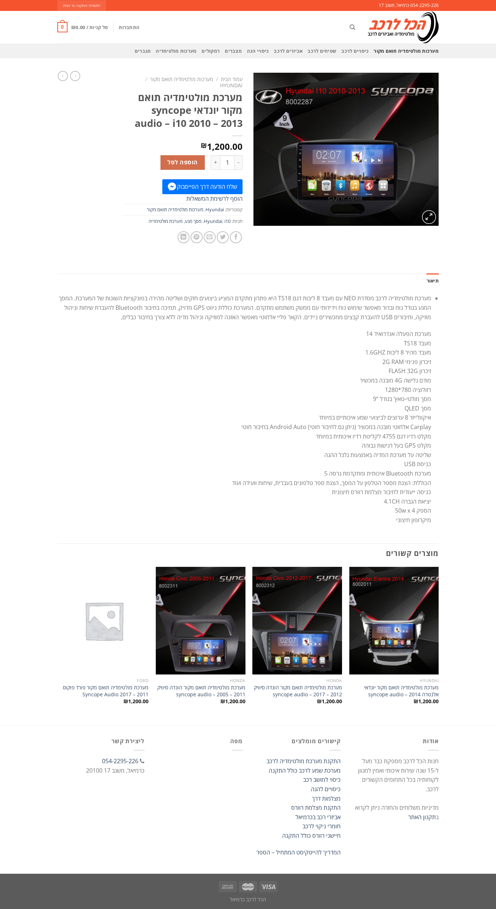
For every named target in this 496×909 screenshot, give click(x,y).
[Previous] (438, 645)
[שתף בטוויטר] (223, 237)
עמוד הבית (232, 79)
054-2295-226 (120, 761)
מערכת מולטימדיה (166, 221)
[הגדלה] (429, 217)
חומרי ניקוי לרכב (321, 826)
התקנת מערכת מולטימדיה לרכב (304, 761)
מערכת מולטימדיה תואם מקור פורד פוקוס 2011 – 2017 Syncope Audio (106, 691)
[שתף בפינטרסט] (197, 237)
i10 (227, 221)
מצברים (233, 51)
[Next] (59, 645)
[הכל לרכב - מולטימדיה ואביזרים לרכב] (402, 27)
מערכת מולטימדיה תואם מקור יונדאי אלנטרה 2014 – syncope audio (401, 691)
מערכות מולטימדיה (176, 51)
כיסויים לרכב (355, 51)
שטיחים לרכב (322, 51)
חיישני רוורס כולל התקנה (311, 836)
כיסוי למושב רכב (322, 780)
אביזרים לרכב (288, 51)
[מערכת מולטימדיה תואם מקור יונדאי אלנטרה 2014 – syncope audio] (394, 620)
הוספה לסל (182, 162)
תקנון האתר (422, 817)
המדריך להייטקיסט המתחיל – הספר (298, 852)
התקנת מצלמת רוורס (316, 808)
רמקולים (211, 51)
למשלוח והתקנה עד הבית (81, 5)
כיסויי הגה (258, 51)
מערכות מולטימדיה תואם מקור (406, 51)
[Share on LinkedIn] (184, 237)
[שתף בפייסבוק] (236, 237)
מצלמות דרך (326, 798)
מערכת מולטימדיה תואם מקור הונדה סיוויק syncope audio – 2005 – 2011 (201, 691)
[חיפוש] (352, 27)
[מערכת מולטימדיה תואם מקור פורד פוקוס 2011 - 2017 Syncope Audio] (104, 620)
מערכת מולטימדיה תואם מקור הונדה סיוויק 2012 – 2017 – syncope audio (298, 691)
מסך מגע (193, 221)
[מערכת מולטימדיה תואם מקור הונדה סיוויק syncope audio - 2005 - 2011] (200, 620)
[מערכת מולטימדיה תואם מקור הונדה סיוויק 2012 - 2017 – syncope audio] (297, 620)
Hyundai (231, 85)
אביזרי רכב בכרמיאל (318, 817)
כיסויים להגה (326, 789)
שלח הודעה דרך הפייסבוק (207, 187)
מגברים (143, 51)
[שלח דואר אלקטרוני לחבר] (210, 237)
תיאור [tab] (433, 280)
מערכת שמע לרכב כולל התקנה (305, 770)
